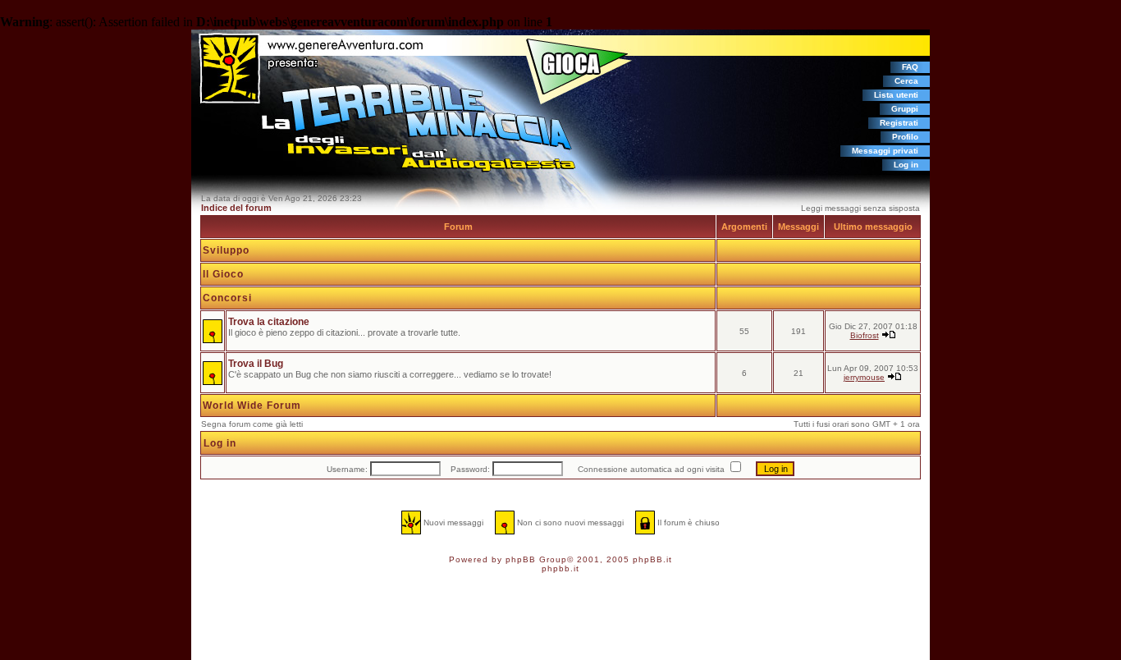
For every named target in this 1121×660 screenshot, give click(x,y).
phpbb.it (560, 568)
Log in (906, 164)
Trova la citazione (268, 322)
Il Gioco (223, 274)
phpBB (521, 559)
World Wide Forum (252, 405)
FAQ (910, 66)
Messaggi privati (885, 150)
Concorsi (227, 298)
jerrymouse (864, 377)
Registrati (899, 122)
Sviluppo (226, 250)
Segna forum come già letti (252, 424)
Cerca (906, 80)
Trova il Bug (255, 363)
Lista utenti (896, 94)
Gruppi (904, 108)
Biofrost (864, 335)
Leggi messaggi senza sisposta (860, 208)
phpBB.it (652, 559)
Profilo (905, 136)
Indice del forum (236, 208)
